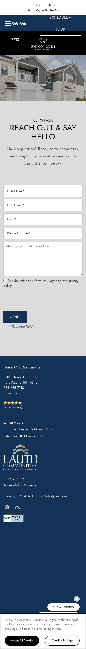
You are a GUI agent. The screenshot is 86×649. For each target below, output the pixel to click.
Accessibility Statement (21, 485)
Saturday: (10, 436)
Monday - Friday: (16, 429)
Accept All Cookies (21, 640)
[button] (60, 23)
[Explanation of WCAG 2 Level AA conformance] (13, 518)
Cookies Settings (62, 640)
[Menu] (8, 23)
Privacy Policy (14, 478)
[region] (43, 631)
